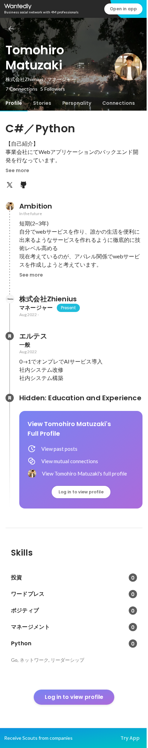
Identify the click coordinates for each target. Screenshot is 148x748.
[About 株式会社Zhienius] (10, 298)
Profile (14, 103)
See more (17, 170)
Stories (42, 103)
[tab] (14, 103)
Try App (130, 738)
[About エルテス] (10, 336)
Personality (76, 103)
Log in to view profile (81, 492)
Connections (118, 103)
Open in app (123, 9)
